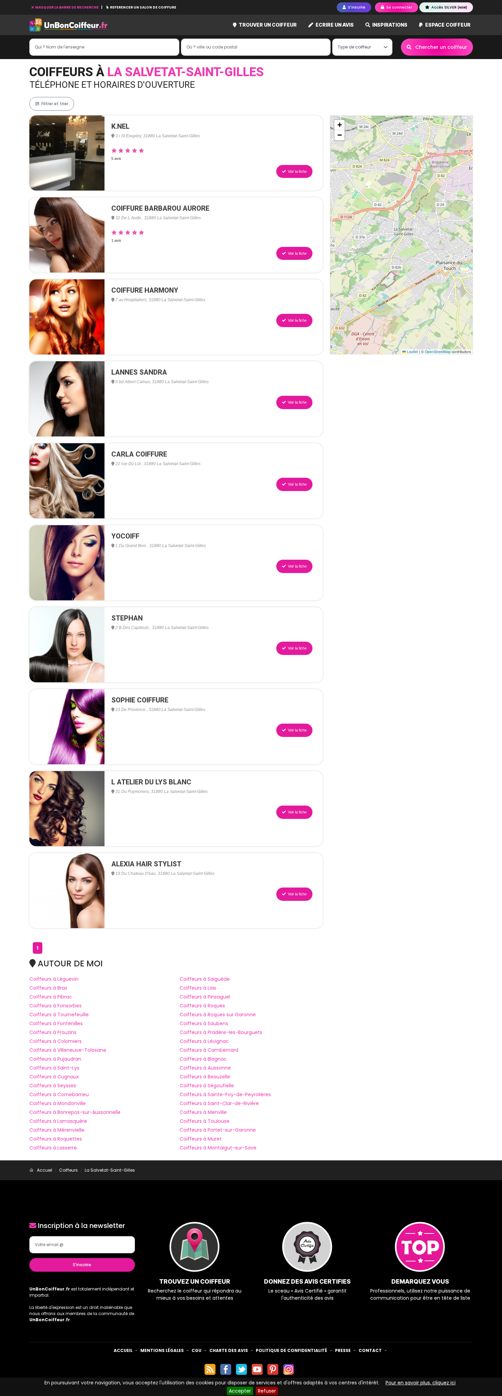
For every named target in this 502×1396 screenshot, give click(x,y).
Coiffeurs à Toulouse (204, 1121)
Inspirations (389, 25)
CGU (196, 1350)
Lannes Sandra (139, 372)
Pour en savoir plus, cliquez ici (421, 1382)
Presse (343, 1350)
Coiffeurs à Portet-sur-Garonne (218, 1130)
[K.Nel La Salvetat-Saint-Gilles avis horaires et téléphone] (66, 152)
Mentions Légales (162, 1350)
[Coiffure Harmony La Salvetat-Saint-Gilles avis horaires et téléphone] (66, 316)
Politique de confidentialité (291, 1350)
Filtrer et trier (54, 104)
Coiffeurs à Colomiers (55, 1041)
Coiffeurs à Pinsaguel (205, 996)
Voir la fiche (297, 171)
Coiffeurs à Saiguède (205, 979)
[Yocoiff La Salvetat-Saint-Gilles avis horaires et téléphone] (66, 562)
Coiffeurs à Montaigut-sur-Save (218, 1147)
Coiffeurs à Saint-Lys (54, 1067)
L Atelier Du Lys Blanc (151, 782)
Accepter (240, 1390)
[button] (339, 125)
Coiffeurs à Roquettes (55, 1138)
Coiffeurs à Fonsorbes (55, 1005)
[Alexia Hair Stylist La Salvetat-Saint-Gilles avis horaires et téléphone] (66, 890)
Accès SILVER (448, 7)
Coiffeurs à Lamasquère (58, 1121)
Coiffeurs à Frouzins (52, 1032)
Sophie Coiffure (139, 700)
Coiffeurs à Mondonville (57, 1103)
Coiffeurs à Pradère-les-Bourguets (221, 1032)
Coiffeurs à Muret (201, 1138)
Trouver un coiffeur (267, 25)
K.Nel (120, 126)
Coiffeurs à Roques (202, 1005)
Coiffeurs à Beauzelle (205, 1076)
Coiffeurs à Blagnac (203, 1059)
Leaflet (412, 351)
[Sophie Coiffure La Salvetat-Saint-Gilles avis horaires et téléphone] (66, 726)
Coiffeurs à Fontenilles (56, 1023)
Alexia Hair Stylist (146, 864)
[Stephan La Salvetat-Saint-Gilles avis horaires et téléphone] (66, 644)
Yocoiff (125, 536)
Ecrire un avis (334, 25)
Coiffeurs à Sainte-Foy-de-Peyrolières (225, 1094)
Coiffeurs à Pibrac (50, 996)
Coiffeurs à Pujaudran (55, 1059)
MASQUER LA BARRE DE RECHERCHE (66, 7)
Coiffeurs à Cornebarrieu (59, 1094)
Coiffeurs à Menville (203, 1112)
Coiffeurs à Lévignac (204, 1041)
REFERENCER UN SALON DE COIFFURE (142, 7)
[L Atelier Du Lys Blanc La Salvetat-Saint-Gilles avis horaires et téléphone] (66, 808)
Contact (370, 1350)
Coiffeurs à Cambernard (209, 1050)
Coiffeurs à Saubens (204, 1023)
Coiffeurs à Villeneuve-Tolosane (67, 1050)
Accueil (123, 1350)
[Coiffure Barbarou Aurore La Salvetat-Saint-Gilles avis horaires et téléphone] (66, 234)
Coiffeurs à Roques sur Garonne (218, 1014)
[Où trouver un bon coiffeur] (68, 25)
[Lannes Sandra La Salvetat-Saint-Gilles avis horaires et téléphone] (66, 398)
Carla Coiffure (139, 454)
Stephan (127, 618)
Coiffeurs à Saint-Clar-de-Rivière (219, 1103)
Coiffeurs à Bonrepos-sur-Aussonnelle (75, 1112)
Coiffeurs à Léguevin (54, 979)
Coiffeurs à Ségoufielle (207, 1085)
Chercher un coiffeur (440, 47)
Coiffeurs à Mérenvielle (56, 1130)
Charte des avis (228, 1350)
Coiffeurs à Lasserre (53, 1147)
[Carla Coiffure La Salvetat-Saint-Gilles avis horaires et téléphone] (66, 480)
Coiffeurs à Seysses (52, 1085)
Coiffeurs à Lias (198, 988)
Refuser (267, 1390)
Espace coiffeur (447, 25)
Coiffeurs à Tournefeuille (59, 1014)
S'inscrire (82, 1265)
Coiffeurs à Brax (48, 988)
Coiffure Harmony (144, 290)
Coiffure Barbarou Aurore (160, 208)
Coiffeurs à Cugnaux (54, 1076)
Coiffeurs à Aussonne (205, 1067)
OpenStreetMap (438, 351)
